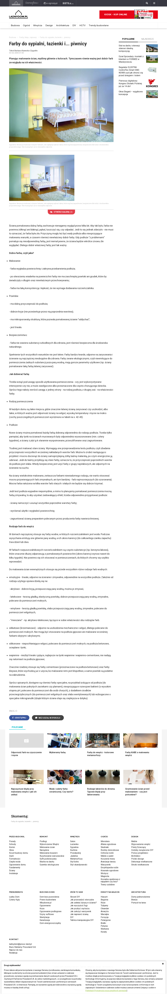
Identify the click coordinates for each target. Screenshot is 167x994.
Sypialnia (74, 847)
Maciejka (105, 914)
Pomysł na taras (138, 902)
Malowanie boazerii (49, 853)
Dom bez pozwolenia (49, 897)
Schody (12, 844)
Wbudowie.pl (45, 902)
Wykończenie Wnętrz (49, 844)
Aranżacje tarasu (108, 861)
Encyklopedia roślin (109, 867)
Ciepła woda (14, 861)
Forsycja (104, 917)
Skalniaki (105, 847)
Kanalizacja (45, 920)
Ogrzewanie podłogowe (50, 911)
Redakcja (13, 953)
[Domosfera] (32, 3)
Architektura (62, 25)
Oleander (105, 908)
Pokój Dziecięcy (138, 847)
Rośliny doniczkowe (110, 850)
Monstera (105, 841)
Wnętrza (37, 25)
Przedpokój (75, 853)
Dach (11, 856)
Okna (11, 850)
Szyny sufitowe (47, 914)
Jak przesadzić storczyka (82, 899)
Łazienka (74, 844)
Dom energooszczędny (50, 923)
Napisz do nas (15, 950)
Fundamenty (14, 867)
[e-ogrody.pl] (50, 3)
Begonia (104, 899)
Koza (42, 908)
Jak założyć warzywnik (80, 911)
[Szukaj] (147, 3)
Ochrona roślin (107, 853)
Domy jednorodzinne (140, 897)
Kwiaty (104, 932)
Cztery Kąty (14, 899)
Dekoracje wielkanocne (141, 861)
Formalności (14, 859)
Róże (103, 902)
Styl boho (74, 861)
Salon (72, 841)
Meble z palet (107, 856)
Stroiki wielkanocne (140, 864)
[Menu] (154, 3)
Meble (134, 841)
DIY (74, 25)
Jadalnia (74, 856)
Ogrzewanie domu (17, 864)
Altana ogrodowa (108, 844)
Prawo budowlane (48, 899)
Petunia (104, 926)
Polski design (137, 859)
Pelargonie (106, 920)
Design (49, 25)
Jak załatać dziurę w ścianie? (83, 902)
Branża (134, 899)
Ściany (12, 870)
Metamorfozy (76, 859)
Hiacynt (104, 897)
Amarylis (105, 911)
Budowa (15, 25)
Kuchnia (73, 850)
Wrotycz (104, 873)
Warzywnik (106, 864)
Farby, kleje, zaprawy (28, 37)
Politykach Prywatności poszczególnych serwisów (106, 991)
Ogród (26, 25)
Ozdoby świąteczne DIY (142, 850)
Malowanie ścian (47, 847)
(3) (63, 212)
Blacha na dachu (47, 861)
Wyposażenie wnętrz (140, 844)
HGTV (82, 25)
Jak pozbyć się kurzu (80, 908)
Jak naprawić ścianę (79, 914)
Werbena (105, 929)
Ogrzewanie (45, 905)
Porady (12, 841)
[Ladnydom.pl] (16, 3)
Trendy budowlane (99, 25)
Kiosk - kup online (115, 14)
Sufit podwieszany (48, 859)
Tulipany (104, 905)
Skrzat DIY (75, 897)
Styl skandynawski (78, 864)
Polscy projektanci (139, 853)
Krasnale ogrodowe (109, 870)
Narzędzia (44, 850)
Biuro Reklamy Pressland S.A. (22, 947)
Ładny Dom (14, 897)
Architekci (135, 856)
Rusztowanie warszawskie (52, 856)
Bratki (103, 923)
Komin (12, 847)
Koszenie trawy (108, 859)
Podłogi (43, 841)
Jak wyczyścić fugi (79, 905)
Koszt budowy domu (18, 853)
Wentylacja (44, 917)
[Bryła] (68, 3)
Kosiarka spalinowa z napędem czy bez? (110, 880)
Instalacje (13, 873)
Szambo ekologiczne (49, 864)
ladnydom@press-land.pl (20, 944)
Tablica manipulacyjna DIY (82, 920)
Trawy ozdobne (108, 884)
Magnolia (105, 876)
